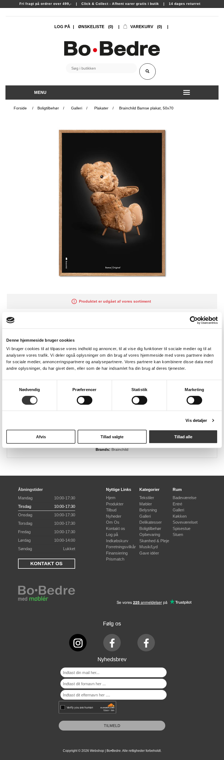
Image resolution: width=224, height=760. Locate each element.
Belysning (148, 510)
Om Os (112, 522)
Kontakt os (115, 528)
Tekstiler (146, 497)
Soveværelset (185, 522)
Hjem (111, 497)
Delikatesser (150, 522)
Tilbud (111, 510)
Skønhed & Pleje (154, 540)
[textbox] (101, 68)
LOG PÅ (62, 26)
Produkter (114, 504)
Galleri (145, 516)
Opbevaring (149, 534)
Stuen (178, 534)
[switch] (84, 400)
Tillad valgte (112, 436)
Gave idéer (149, 553)
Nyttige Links (118, 489)
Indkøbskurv (117, 540)
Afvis (41, 436)
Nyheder (113, 516)
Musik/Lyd (148, 546)
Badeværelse (184, 497)
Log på (112, 534)
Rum (177, 489)
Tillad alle (183, 436)
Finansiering (117, 553)
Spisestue (181, 528)
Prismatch (115, 559)
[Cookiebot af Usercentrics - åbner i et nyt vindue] (194, 320)
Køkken (180, 516)
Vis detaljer (196, 420)
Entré (177, 504)
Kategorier (149, 489)
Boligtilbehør (150, 528)
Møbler (145, 504)
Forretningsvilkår (121, 546)
